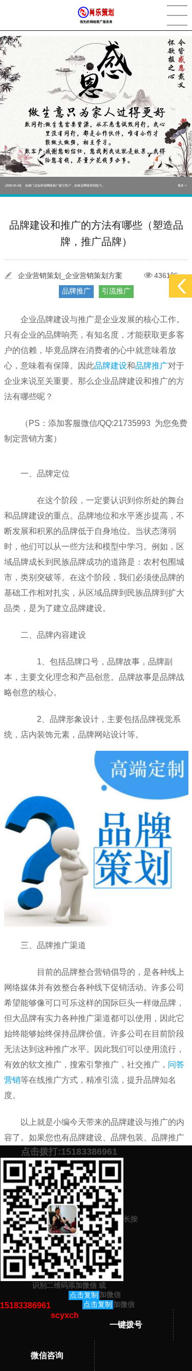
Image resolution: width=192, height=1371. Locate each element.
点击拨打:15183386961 (69, 1151)
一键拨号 (126, 1324)
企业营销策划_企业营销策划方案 (70, 275)
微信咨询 (47, 1355)
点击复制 (84, 1295)
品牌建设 (110, 365)
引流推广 (116, 291)
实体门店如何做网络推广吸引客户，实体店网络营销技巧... (55, 185)
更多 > (182, 185)
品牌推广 (76, 291)
